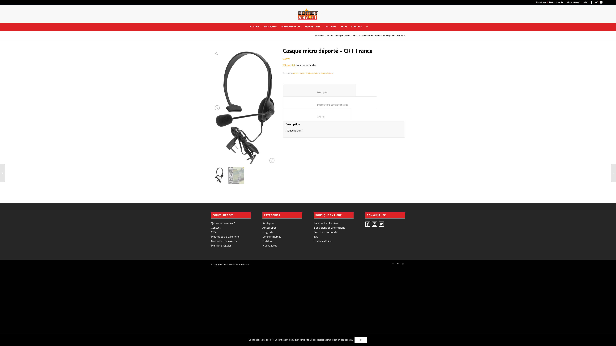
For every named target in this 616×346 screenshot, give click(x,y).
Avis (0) (317, 117)
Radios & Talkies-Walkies (363, 35)
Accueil (330, 35)
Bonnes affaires (323, 241)
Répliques (268, 223)
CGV (213, 232)
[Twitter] (596, 2)
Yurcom (246, 264)
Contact (216, 227)
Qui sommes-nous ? (223, 223)
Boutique (339, 35)
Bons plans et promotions (329, 227)
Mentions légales (221, 245)
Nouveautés (269, 245)
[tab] (319, 90)
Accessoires (269, 227)
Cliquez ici (289, 65)
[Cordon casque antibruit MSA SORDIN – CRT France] (613, 173)
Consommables (271, 236)
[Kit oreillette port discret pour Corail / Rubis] (2, 173)
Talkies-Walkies (327, 73)
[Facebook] (591, 2)
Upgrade (267, 232)
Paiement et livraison (326, 223)
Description (319, 92)
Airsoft (348, 35)
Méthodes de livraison (224, 241)
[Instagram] (601, 2)
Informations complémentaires (330, 104)
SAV (316, 236)
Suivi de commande (325, 232)
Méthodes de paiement (225, 236)
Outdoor (267, 241)
